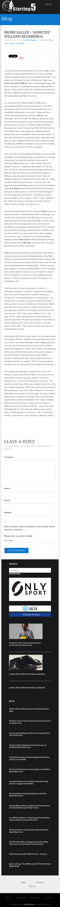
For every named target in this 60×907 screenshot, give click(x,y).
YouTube (32, 886)
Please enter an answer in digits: (18, 536)
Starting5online (29, 904)
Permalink (20, 43)
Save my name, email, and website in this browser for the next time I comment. (29, 528)
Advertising (21, 898)
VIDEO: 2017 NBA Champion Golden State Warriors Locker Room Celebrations (28, 843)
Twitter (23, 882)
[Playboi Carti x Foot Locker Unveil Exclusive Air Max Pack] (29, 631)
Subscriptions (35, 898)
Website (7, 512)
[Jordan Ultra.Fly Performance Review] (29, 662)
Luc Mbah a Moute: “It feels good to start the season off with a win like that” (29, 819)
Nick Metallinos (31, 40)
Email (7, 500)
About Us (8, 898)
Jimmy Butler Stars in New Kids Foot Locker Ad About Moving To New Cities (29, 807)
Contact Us (49, 898)
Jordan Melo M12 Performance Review (27, 688)
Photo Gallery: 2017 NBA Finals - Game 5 (28, 854)
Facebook (39, 882)
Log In (48, 4)
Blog (6, 19)
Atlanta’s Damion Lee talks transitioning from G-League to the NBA (28, 782)
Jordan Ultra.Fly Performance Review (27, 674)
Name (7, 488)
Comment (8, 457)
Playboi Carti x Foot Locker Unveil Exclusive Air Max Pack (25, 644)
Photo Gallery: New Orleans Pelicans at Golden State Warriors (27, 746)
